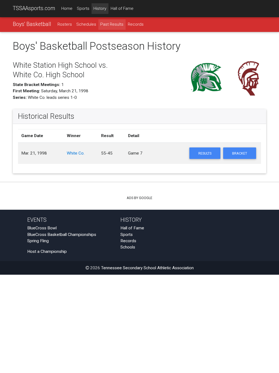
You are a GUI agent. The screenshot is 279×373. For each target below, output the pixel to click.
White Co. (75, 153)
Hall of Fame (122, 8)
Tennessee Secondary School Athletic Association (147, 267)
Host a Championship (47, 251)
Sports (83, 8)
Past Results (111, 24)
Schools (127, 247)
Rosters (64, 24)
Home (66, 8)
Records (136, 24)
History (99, 8)
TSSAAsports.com (34, 8)
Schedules (86, 24)
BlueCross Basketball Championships (61, 234)
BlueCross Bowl (42, 228)
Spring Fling (38, 240)
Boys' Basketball (32, 24)
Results (204, 153)
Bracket (239, 153)
